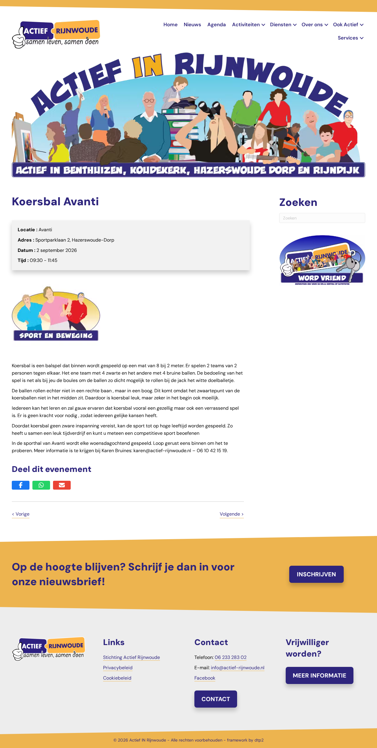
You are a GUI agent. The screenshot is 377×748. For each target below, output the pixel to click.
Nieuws (192, 24)
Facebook (204, 678)
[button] (263, 24)
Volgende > (232, 514)
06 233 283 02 (231, 657)
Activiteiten (246, 24)
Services (348, 38)
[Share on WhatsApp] (41, 485)
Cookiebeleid (117, 678)
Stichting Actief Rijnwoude (131, 657)
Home (170, 24)
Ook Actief (345, 24)
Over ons (312, 24)
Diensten (280, 24)
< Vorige (20, 514)
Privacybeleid (118, 668)
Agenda (216, 24)
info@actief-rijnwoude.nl (237, 668)
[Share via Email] (62, 485)
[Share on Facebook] (20, 485)
